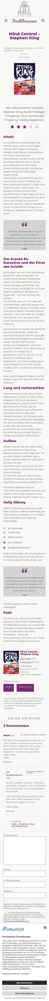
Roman (8, 51)
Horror (8, 48)
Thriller (18, 51)
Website (8, 891)
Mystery (39, 48)
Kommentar (11, 835)
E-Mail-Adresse (11, 880)
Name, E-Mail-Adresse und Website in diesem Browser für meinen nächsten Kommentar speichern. (24, 906)
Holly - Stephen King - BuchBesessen (24, 825)
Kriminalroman (23, 48)
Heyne (24, 54)
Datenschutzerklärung (16, 921)
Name (6, 870)
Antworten (7, 762)
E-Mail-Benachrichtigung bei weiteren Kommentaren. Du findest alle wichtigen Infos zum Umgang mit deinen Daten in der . (24, 917)
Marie (6, 735)
